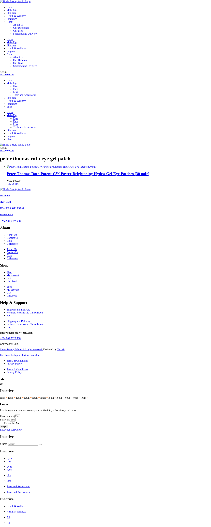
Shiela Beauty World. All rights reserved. (21, 349)
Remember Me (11, 423)
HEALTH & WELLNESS (12, 208)
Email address (7, 416)
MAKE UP (5, 195)
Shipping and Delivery (25, 33)
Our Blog (18, 30)
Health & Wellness (16, 15)
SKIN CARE (6, 202)
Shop (9, 106)
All (8, 517)
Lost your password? (11, 429)
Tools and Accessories (24, 95)
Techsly (61, 349)
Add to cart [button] (12, 183)
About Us (18, 24)
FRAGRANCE (6, 214)
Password (5, 419)
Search (3, 443)
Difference (12, 243)
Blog (9, 240)
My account (13, 275)
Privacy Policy (14, 363)
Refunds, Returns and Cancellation (25, 312)
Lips (15, 92)
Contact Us (12, 237)
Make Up (11, 10)
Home (10, 7)
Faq (9, 315)
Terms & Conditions (17, 360)
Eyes (15, 86)
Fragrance (12, 18)
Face (15, 89)
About (10, 21)
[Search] (40, 444)
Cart (9, 278)
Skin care (11, 13)
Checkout (12, 281)
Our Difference (21, 27)
